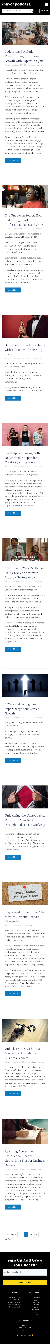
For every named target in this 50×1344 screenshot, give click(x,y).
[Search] (31, 11)
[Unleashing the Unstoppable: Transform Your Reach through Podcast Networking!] (25, 808)
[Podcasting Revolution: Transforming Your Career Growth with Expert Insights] (25, 44)
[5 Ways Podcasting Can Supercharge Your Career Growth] (25, 696)
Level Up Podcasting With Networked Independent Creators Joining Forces (22, 457)
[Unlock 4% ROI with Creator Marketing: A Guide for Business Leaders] (25, 1041)
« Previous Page (10, 1234)
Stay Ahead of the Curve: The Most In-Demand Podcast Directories (25, 916)
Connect (25, 1330)
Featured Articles (14, 1300)
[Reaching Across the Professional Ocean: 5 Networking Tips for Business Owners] (25, 1143)
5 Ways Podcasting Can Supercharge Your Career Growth (22, 708)
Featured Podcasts (14, 1305)
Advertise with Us (25, 1335)
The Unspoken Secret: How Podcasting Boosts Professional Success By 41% (24, 220)
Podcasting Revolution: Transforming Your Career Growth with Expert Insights (24, 56)
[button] (46, 4)
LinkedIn (35, 1300)
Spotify (35, 1314)
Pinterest (36, 1307)
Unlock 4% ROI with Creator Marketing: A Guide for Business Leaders (24, 1053)
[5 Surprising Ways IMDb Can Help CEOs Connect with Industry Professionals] (25, 560)
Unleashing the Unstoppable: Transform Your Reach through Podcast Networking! (25, 820)
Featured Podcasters (14, 1302)
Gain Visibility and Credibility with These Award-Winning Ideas (25, 349)
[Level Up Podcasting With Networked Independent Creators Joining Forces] (25, 445)
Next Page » (8, 1239)
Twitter (35, 1312)
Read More (13, 160)
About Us (25, 1325)
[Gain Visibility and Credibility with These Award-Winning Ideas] (25, 337)
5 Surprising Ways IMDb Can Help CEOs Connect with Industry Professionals (24, 572)
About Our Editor (25, 1328)
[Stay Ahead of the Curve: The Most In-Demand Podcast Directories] (25, 904)
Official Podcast (14, 1297)
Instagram (35, 1305)
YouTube (36, 1302)
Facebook (35, 1309)
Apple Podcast (36, 1298)
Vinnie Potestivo (35, 65)
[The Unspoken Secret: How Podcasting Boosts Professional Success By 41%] (25, 208)
